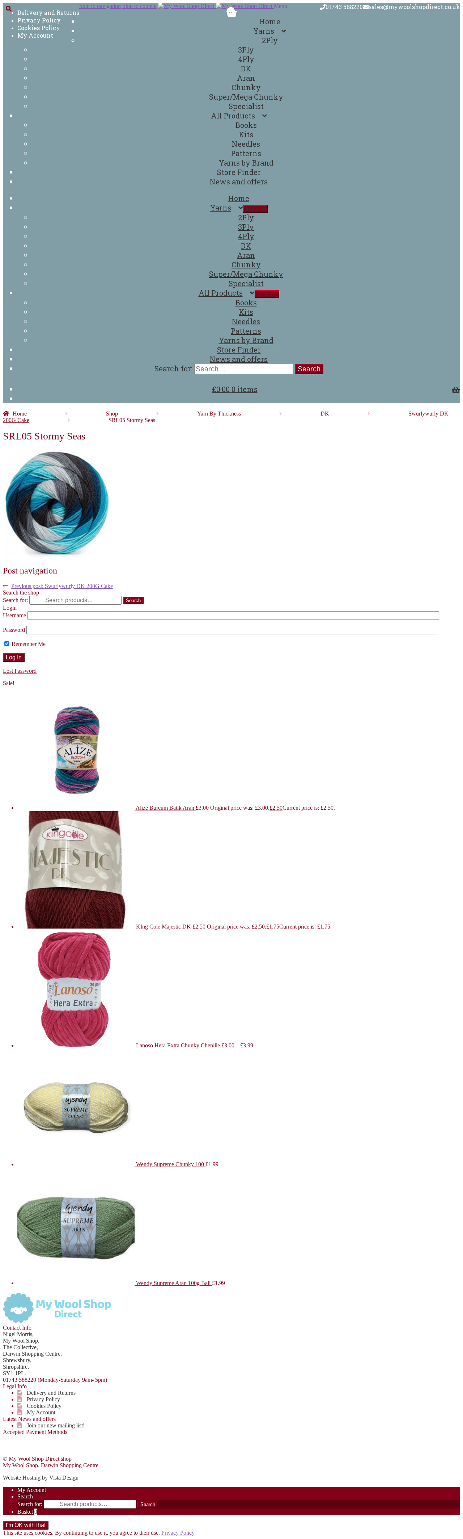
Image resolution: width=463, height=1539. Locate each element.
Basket (27, 1512)
